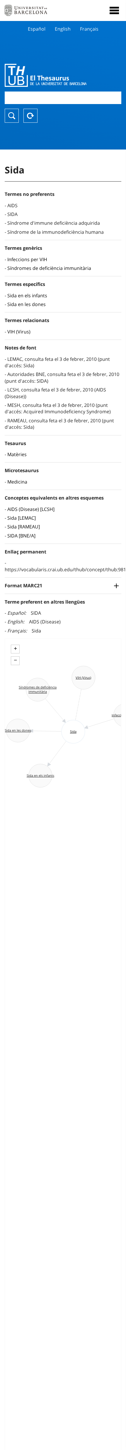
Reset (30, 116)
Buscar (12, 116)
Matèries (17, 454)
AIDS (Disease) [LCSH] (31, 509)
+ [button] (15, 648)
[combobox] (63, 98)
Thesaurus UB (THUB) (45, 75)
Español (36, 29)
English (63, 29)
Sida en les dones (26, 304)
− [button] (15, 660)
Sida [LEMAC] (21, 518)
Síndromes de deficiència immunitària (49, 268)
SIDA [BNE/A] (21, 535)
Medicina (17, 482)
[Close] (114, 10)
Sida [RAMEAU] (23, 526)
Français (89, 29)
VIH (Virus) (18, 331)
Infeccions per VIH (27, 259)
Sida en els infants (27, 295)
